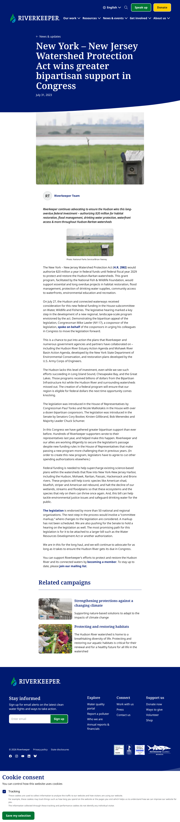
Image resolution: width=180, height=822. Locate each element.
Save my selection (18, 815)
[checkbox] (4, 791)
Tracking (14, 791)
